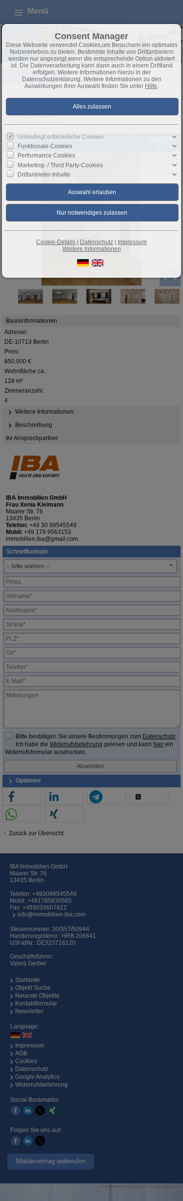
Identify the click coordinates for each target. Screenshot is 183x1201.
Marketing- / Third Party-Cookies (60, 164)
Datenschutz (96, 242)
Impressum (132, 242)
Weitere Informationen (91, 248)
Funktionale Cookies (45, 146)
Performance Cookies (46, 155)
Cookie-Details (56, 242)
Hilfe (151, 86)
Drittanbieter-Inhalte (44, 174)
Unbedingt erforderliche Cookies (61, 136)
